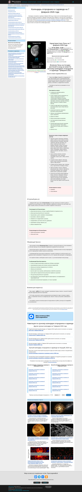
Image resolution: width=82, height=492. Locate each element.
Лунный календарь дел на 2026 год (14, 36)
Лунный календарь (32, 1)
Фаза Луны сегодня (11, 10)
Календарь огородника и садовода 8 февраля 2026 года (60, 370)
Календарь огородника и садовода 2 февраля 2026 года (37, 386)
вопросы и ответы (64, 309)
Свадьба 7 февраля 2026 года (35, 344)
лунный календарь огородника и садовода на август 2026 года (44, 353)
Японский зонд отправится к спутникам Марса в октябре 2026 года (16, 76)
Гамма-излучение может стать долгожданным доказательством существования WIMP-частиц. (16, 66)
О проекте (10, 490)
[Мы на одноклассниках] (46, 476)
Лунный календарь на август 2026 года (15, 22)
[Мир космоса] (9, 2)
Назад (37, 482)
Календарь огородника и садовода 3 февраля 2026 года (37, 382)
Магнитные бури (45, 1)
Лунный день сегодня (12, 11)
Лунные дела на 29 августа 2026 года (14, 18)
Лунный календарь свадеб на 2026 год (14, 37)
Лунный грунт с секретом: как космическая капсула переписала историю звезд (15, 64)
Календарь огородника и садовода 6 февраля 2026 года (37, 370)
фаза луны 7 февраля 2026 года (36, 330)
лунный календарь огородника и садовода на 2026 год (42, 358)
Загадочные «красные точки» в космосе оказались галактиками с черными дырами (15, 68)
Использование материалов (17, 490)
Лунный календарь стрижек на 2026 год (15, 32)
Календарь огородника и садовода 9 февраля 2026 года (60, 374)
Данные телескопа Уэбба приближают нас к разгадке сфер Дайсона (15, 62)
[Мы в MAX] (35, 476)
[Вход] (73, 2)
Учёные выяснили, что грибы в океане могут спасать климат (16, 59)
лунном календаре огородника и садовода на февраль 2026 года (51, 20)
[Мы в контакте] (42, 476)
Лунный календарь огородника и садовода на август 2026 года (16, 26)
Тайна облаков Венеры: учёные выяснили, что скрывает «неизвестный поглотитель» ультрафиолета (16, 54)
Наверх (45, 482)
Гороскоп (39, 1)
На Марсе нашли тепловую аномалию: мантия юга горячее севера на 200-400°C (16, 57)
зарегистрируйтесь (43, 71)
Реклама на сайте (26, 490)
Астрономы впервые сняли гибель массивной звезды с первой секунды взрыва (16, 71)
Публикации (24, 1)
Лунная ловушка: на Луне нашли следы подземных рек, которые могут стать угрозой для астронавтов (16, 73)
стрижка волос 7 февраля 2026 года (37, 335)
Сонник (52, 1)
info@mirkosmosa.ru (18, 489)
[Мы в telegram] (39, 476)
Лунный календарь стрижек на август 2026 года (16, 23)
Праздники (56, 1)
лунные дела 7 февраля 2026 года (36, 340)
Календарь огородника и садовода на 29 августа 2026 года (15, 17)
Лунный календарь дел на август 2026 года (15, 27)
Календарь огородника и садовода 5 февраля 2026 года (37, 374)
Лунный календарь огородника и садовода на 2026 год (30, 4)
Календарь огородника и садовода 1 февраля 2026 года (37, 390)
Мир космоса (10, 4)
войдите (37, 72)
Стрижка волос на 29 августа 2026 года (14, 14)
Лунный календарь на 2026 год (13, 30)
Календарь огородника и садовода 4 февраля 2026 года (37, 378)
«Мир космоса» (11, 486)
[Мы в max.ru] (42, 319)
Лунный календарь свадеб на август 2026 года (16, 29)
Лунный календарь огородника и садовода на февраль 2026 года (52, 4)
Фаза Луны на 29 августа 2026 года (14, 13)
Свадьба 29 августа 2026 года (13, 20)
